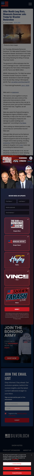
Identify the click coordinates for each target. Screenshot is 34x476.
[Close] (30, 158)
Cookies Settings (17, 463)
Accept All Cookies (17, 473)
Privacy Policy (15, 459)
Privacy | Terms (18, 318)
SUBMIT (17, 309)
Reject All (17, 468)
